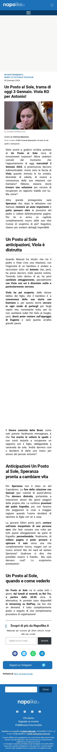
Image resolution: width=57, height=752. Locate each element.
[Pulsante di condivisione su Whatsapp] (33, 653)
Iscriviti (44, 640)
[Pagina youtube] (39, 712)
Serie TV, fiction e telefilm (18, 77)
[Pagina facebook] (17, 712)
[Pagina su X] (32, 712)
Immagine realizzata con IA (16, 131)
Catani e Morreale (28, 731)
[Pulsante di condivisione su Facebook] (15, 653)
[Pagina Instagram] (25, 712)
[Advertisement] (28, 43)
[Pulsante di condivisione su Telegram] (42, 653)
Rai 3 (16, 674)
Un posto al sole (26, 674)
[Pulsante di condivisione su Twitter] (24, 653)
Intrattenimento (13, 75)
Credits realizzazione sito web (38, 734)
